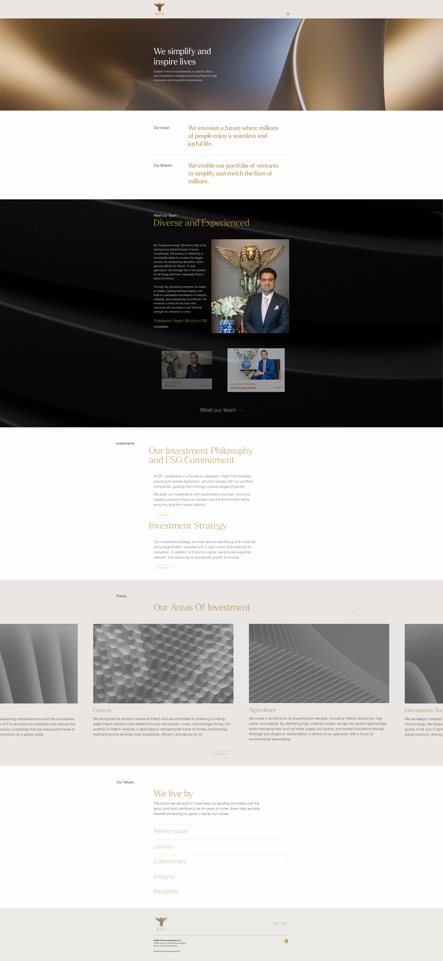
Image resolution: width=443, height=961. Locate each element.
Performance (170, 826)
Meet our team (218, 410)
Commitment (170, 856)
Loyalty (163, 841)
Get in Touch (280, 931)
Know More (164, 510)
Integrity (164, 871)
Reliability (166, 886)
